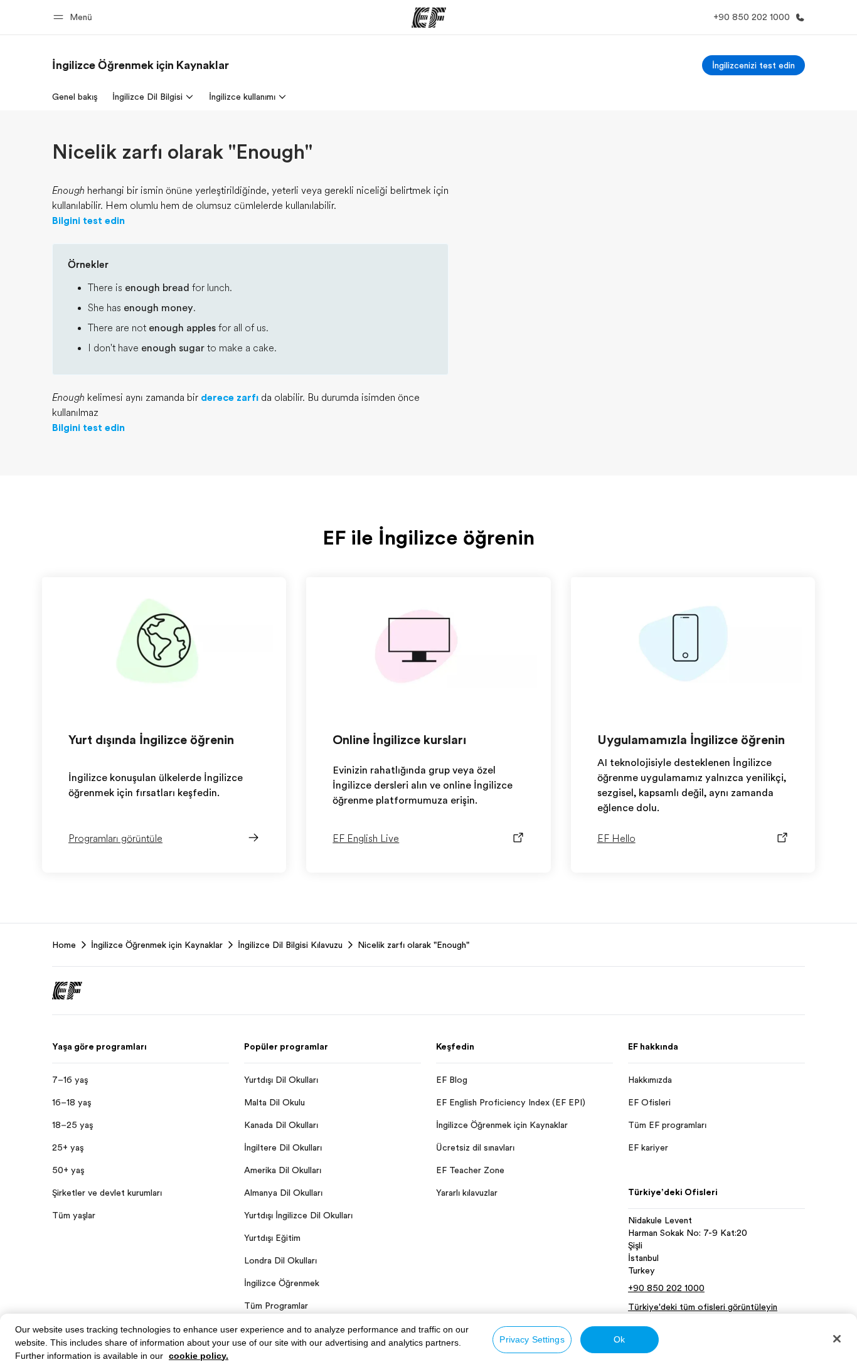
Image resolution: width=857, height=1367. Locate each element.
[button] (74, 17)
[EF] (429, 18)
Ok (619, 1339)
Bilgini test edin (88, 220)
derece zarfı (229, 397)
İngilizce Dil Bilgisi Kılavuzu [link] (290, 945)
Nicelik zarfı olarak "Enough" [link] (413, 945)
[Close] (837, 1339)
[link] (140, 65)
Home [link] (64, 945)
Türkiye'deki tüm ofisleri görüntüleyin (702, 1307)
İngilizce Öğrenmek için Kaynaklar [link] (157, 945)
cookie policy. (198, 1356)
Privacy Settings (531, 1339)
